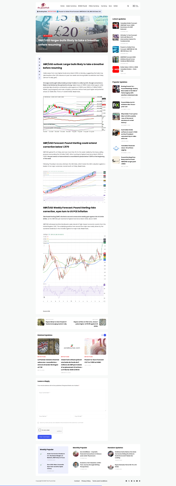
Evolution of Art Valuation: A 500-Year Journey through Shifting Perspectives (90, 464)
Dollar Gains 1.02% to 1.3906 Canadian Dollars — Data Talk (129, 69)
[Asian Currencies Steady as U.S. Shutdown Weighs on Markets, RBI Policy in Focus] (43, 456)
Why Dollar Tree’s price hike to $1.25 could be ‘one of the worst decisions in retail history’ (129, 118)
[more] (39, 78)
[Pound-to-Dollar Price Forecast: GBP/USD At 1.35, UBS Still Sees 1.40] (115, 49)
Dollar (50, 11)
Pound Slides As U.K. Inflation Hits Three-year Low (128, 104)
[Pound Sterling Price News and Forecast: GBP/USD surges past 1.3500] (116, 160)
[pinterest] (39, 65)
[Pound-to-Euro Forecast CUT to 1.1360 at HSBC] (95, 346)
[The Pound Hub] (48, 6)
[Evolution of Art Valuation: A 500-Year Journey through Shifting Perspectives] (76, 465)
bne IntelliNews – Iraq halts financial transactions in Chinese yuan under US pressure (90, 454)
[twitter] (39, 62)
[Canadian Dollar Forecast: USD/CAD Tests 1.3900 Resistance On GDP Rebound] (115, 25)
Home (39, 35)
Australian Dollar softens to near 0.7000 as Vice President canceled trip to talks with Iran (129, 134)
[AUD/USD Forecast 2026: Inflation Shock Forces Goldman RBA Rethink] (53, 11)
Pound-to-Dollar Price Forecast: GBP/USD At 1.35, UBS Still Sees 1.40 (128, 49)
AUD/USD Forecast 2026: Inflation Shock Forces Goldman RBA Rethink (77, 11)
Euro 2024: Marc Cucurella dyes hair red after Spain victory (55, 466)
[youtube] (137, 481)
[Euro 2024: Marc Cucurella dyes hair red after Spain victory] (43, 467)
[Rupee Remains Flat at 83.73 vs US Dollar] (111, 467)
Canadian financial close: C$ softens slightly (128, 148)
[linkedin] (39, 71)
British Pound (48, 35)
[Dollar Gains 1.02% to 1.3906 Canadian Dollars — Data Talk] (115, 69)
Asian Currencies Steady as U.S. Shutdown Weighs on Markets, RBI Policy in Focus (56, 455)
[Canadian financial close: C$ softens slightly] (116, 148)
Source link (46, 311)
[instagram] (131, 481)
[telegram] (39, 68)
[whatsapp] (39, 74)
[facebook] (39, 58)
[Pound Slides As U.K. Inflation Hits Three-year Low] (116, 105)
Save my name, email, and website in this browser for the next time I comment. (62, 422)
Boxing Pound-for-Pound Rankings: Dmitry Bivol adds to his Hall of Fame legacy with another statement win (129, 90)
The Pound (46, 217)
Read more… (77, 92)
